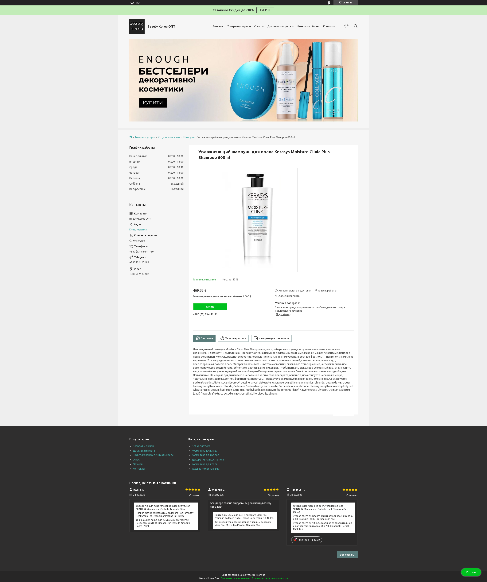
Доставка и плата (144, 450)
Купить (210, 306)
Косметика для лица (204, 450)
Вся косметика (201, 446)
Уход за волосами (169, 137)
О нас (257, 26)
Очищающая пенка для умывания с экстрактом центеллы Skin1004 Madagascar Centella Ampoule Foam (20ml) (163, 523)
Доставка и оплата (279, 26)
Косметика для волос (205, 455)
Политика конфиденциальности (153, 455)
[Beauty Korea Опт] (137, 26)
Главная (218, 26)
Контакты (329, 26)
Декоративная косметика (208, 459)
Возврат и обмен (308, 26)
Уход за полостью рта (206, 468)
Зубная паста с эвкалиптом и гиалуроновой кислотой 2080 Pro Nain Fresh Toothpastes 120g (323, 517)
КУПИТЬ (265, 10)
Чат (474, 572)
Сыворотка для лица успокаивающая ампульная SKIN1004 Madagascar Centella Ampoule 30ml (163, 507)
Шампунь (189, 137)
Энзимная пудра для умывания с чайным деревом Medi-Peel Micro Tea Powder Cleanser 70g (243, 523)
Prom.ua (260, 575)
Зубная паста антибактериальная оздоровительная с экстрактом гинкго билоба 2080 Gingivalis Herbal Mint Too (322, 526)
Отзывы (138, 464)
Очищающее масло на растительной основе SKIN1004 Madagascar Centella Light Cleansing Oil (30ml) (319, 509)
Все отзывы (347, 554)
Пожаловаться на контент (235, 578)
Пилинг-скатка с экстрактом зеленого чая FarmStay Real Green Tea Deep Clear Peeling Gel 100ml (164, 514)
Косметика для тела (204, 464)
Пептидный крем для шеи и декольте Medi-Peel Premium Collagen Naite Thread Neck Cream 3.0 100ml (244, 516)
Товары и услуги (237, 26)
